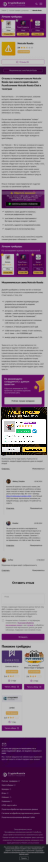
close (46, 408)
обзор (11, 449)
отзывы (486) (34, 449)
